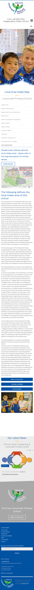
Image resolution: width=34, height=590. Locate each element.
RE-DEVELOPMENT (5, 532)
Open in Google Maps (7, 573)
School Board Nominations (10, 474)
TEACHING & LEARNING (6, 536)
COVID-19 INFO (4, 539)
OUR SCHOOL (4, 530)
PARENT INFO (4, 534)
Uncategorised (22, 471)
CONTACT (3, 541)
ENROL (2, 537)
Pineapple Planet (25, 583)
